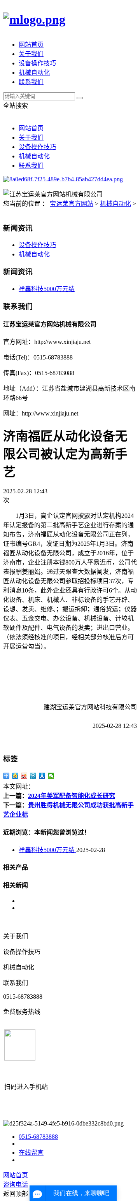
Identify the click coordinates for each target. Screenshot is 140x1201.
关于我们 (31, 54)
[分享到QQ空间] (15, 776)
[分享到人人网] (42, 776)
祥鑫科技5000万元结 (47, 289)
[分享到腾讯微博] (33, 776)
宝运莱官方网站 (71, 203)
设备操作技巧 (37, 63)
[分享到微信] (51, 776)
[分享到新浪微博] (24, 776)
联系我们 (31, 82)
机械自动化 (34, 72)
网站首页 (31, 44)
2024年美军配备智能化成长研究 (71, 795)
